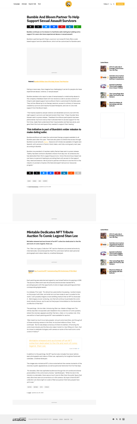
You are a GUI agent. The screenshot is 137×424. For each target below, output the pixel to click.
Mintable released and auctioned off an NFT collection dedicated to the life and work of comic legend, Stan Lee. (53, 343)
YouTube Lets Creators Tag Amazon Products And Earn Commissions (116, 77)
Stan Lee (47, 387)
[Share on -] (30, 26)
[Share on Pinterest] (57, 173)
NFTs (41, 387)
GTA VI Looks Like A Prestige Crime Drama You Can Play (116, 68)
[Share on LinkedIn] (64, 173)
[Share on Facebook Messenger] (44, 173)
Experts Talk (66, 419)
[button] (111, 4)
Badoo (46, 142)
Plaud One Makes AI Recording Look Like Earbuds (115, 104)
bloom (29, 181)
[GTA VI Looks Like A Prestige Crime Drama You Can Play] (103, 68)
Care (40, 181)
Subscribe (120, 4)
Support (45, 181)
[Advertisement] (54, 60)
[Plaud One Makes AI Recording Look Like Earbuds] (103, 104)
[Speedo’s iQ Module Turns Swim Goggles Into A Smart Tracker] (103, 86)
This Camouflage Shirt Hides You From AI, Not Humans (116, 95)
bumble (34, 181)
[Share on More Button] (78, 173)
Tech (71, 419)
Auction (29, 387)
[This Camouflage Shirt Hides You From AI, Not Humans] (103, 95)
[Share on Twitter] (37, 173)
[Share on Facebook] (50, 173)
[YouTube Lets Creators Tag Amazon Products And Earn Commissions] (103, 77)
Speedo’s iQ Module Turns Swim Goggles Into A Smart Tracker (116, 86)
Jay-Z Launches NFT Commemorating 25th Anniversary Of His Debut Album (52, 272)
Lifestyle (61, 419)
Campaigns (55, 419)
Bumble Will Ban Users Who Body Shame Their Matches (51, 81)
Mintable (36, 387)
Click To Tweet (73, 348)
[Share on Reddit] (71, 173)
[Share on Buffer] (30, 173)
